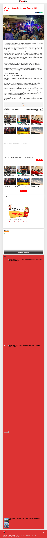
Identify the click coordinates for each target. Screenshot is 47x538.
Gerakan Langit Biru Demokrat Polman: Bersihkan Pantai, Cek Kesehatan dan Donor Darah (25, 519)
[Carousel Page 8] (28, 252)
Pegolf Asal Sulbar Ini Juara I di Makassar (11, 109)
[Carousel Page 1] (18, 252)
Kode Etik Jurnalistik (6, 536)
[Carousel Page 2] (20, 252)
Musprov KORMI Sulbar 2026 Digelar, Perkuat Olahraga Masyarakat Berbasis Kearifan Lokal (9, 124)
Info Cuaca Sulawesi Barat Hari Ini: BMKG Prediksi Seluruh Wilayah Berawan (37, 135)
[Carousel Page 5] (24, 252)
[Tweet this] (38, 12)
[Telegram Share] (40, 12)
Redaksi (23, 535)
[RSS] (23, 105)
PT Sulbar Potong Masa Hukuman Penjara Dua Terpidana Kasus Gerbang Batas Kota (23, 124)
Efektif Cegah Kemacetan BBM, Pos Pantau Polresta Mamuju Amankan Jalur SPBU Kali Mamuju (23, 135)
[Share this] (36, 12)
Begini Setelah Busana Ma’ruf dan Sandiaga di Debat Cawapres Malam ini (34, 109)
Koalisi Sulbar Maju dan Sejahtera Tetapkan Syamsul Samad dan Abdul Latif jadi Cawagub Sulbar (24, 346)
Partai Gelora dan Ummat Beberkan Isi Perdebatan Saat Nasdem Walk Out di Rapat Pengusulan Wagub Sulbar (36, 124)
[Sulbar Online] (23, 1)
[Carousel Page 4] (22, 252)
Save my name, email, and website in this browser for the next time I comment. (19, 157)
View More (23, 190)
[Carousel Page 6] (25, 252)
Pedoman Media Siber (15, 536)
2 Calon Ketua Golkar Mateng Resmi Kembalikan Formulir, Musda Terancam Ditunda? (25, 431)
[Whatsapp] (42, 12)
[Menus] (4, 1)
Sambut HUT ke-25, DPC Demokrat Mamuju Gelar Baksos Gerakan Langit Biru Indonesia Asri (26, 524)
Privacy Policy (34, 535)
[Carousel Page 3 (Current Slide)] (21, 252)
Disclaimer (28, 535)
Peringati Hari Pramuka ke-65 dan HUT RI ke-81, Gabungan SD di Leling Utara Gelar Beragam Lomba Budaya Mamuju (10, 135)
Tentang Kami (18, 535)
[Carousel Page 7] (27, 252)
